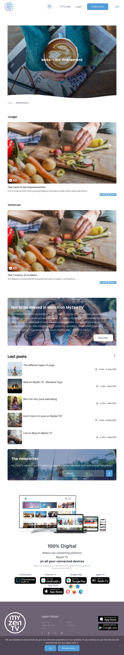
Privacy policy (68, 648)
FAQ (44, 628)
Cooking (104, 194)
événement (22, 102)
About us (46, 622)
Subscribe (98, 6)
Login (78, 6)
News (69, 622)
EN (117, 6)
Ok (50, 648)
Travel (113, 194)
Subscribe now (48, 625)
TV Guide (65, 6)
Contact (71, 625)
